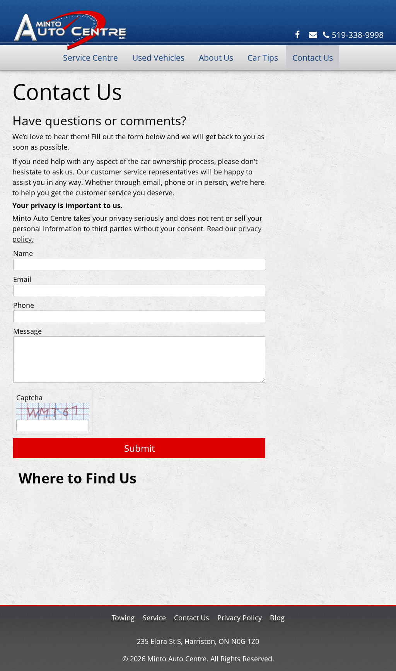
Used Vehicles (158, 57)
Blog (277, 617)
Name (23, 253)
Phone (23, 305)
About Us (216, 57)
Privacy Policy (239, 617)
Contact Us (312, 57)
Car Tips (263, 57)
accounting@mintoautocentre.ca (314, 35)
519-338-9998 (358, 35)
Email (22, 279)
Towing (123, 617)
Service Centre (90, 57)
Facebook (298, 35)
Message (27, 331)
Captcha (29, 397)
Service (154, 617)
